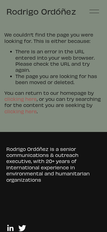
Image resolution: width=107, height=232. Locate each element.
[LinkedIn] (10, 228)
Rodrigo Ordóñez (41, 11)
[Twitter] (22, 228)
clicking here (20, 99)
